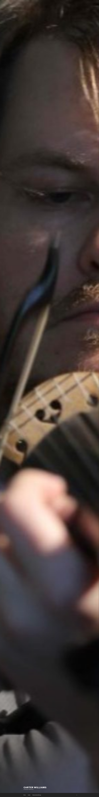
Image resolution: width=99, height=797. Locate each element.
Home (24, 794)
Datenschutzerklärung (36, 794)
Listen (29, 794)
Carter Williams (35, 787)
